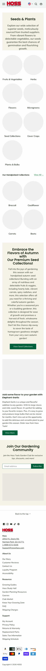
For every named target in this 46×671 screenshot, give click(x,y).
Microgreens (33, 107)
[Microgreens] (33, 93)
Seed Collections (12, 136)
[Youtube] (11, 524)
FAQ (4, 606)
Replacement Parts (10, 632)
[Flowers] (12, 93)
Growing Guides (9, 585)
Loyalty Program (9, 570)
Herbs (33, 79)
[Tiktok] (15, 524)
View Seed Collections (23, 346)
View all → (39, 175)
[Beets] (33, 219)
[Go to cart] (41, 4)
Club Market (7, 599)
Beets (33, 233)
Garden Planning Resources (14, 592)
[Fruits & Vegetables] (12, 65)
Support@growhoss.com (13, 548)
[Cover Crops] (33, 122)
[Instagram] (7, 524)
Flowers (12, 107)
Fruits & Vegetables (12, 79)
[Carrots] (12, 219)
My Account (7, 621)
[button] (30, 4)
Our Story (6, 559)
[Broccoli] (12, 191)
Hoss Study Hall (9, 588)
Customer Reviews (10, 562)
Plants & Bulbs (12, 164)
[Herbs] (33, 65)
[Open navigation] (3, 4)
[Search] (35, 4)
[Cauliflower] (33, 191)
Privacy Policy (8, 625)
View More (10, 433)
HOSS (19, 664)
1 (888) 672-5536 (10, 545)
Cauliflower (33, 205)
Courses (5, 595)
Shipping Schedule (10, 639)
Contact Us (7, 566)
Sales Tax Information (11, 635)
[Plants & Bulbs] (12, 150)
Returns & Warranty (11, 628)
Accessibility (7, 573)
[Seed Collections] (12, 122)
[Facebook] (4, 524)
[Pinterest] (18, 524)
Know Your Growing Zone (13, 602)
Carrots (12, 233)
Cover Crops (33, 136)
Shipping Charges (10, 610)
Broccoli (12, 205)
